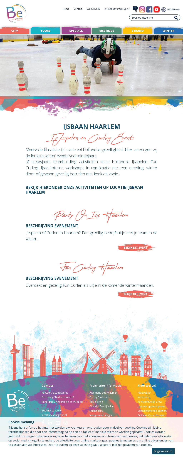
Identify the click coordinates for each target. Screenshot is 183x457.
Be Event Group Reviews (151, 415)
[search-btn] (176, 17)
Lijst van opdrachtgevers (151, 406)
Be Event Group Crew (150, 401)
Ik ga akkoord (163, 451)
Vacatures (143, 397)
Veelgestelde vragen (101, 415)
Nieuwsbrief (144, 392)
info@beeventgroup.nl (117, 8)
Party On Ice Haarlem (91, 216)
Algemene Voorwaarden (103, 392)
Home (66, 8)
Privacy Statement (100, 397)
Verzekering (96, 401)
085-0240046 (93, 8)
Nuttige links (96, 410)
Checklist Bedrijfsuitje (102, 406)
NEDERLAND (173, 9)
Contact (78, 8)
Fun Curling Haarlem (91, 269)
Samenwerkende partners (152, 410)
